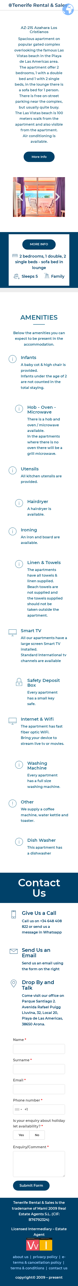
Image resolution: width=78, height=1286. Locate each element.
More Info (39, 157)
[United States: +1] (18, 1109)
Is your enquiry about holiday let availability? (39, 1123)
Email (19, 1080)
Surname (22, 1060)
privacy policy (45, 1257)
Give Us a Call (39, 913)
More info (39, 244)
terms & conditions (27, 1268)
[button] (20, 197)
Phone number (27, 1100)
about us (20, 1257)
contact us (57, 1268)
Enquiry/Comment (31, 1147)
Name (19, 1040)
